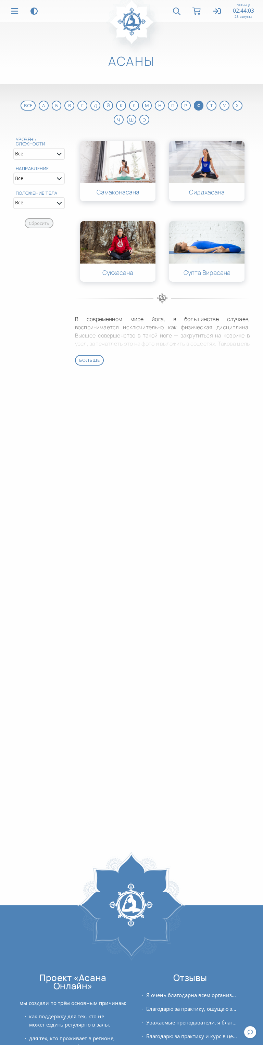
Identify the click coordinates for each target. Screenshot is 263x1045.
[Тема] (34, 11)
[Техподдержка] (250, 1032)
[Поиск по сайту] (177, 11)
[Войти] (217, 11)
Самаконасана (118, 192)
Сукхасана (117, 272)
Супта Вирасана (207, 272)
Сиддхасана (207, 192)
